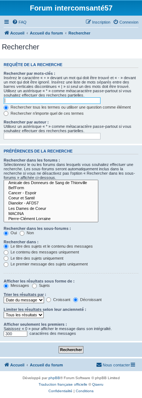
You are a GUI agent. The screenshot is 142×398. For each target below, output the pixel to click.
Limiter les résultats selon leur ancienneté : (45, 309)
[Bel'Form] (51, 188)
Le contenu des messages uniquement (44, 252)
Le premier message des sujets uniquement (48, 264)
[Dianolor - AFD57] (51, 203)
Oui (13, 233)
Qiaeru (97, 384)
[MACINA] (51, 213)
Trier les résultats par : (25, 294)
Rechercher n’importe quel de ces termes (46, 113)
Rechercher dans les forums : (32, 160)
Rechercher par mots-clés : (29, 73)
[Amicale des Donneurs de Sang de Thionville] (51, 183)
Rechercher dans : (21, 242)
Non (29, 233)
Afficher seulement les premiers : (35, 324)
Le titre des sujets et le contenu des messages (51, 246)
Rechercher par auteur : (26, 122)
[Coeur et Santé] (51, 198)
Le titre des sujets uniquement (36, 258)
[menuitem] (19, 22)
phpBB (54, 378)
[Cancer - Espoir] (51, 193)
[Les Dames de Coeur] (51, 208)
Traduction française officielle (63, 384)
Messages (19, 285)
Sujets (44, 285)
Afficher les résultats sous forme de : (39, 281)
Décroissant (90, 299)
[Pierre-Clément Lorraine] (51, 219)
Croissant (61, 299)
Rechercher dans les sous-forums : (37, 228)
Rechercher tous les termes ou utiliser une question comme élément (70, 107)
